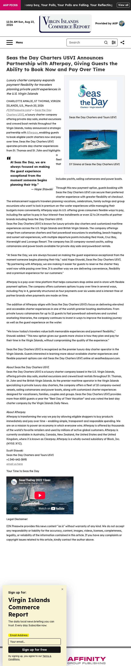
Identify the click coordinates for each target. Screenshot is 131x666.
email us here (14, 464)
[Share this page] (122, 42)
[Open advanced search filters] (113, 42)
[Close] (62, 589)
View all (123, 5)
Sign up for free (34, 650)
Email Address (18, 635)
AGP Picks (10, 5)
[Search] (106, 42)
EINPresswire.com (19, 110)
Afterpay (32, 132)
